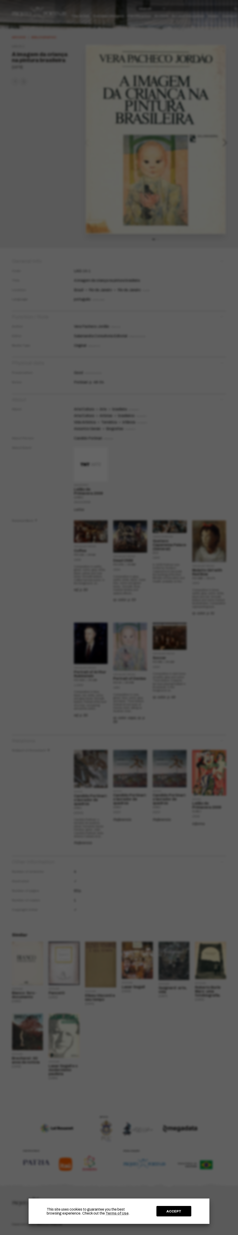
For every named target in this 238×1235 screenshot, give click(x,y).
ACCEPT (173, 1211)
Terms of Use (117, 1213)
